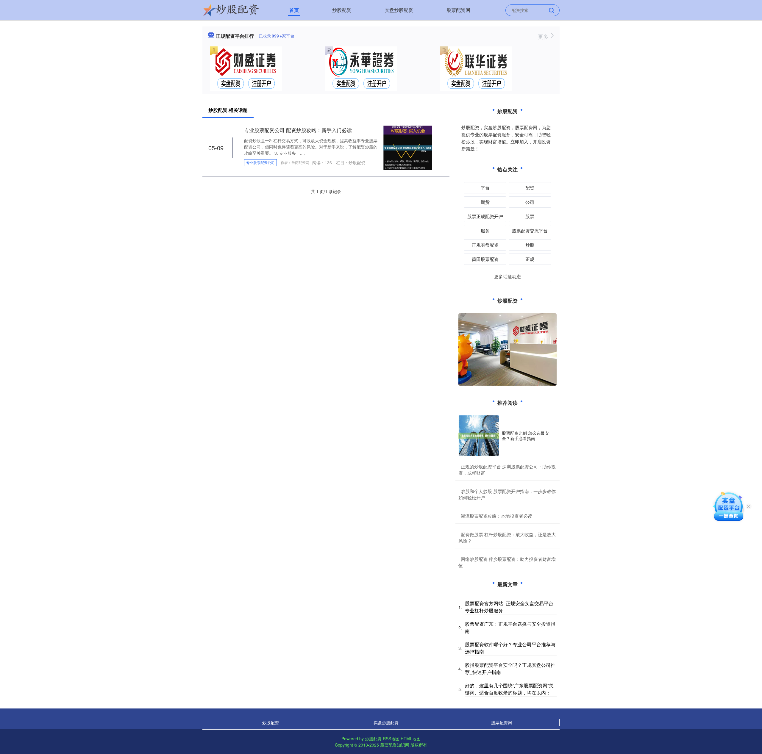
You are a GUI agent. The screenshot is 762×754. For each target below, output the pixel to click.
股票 (529, 216)
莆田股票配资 (485, 259)
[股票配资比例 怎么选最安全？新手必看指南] (478, 435)
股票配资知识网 (394, 745)
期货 (485, 202)
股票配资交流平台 (530, 230)
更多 (544, 36)
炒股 (529, 245)
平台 (485, 187)
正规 (529, 259)
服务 (485, 230)
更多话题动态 (507, 276)
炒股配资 (341, 10)
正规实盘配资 (485, 245)
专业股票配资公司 (260, 162)
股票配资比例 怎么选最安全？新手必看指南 (525, 435)
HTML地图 (411, 739)
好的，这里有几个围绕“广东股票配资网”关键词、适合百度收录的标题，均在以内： (509, 689)
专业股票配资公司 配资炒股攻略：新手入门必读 (298, 130)
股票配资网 (458, 10)
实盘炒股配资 (399, 10)
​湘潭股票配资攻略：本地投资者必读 (496, 516)
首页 (294, 10)
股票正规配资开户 (485, 216)
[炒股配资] (231, 9)
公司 (529, 202)
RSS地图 (391, 739)
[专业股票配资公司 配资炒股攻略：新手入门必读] (407, 147)
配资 (529, 187)
